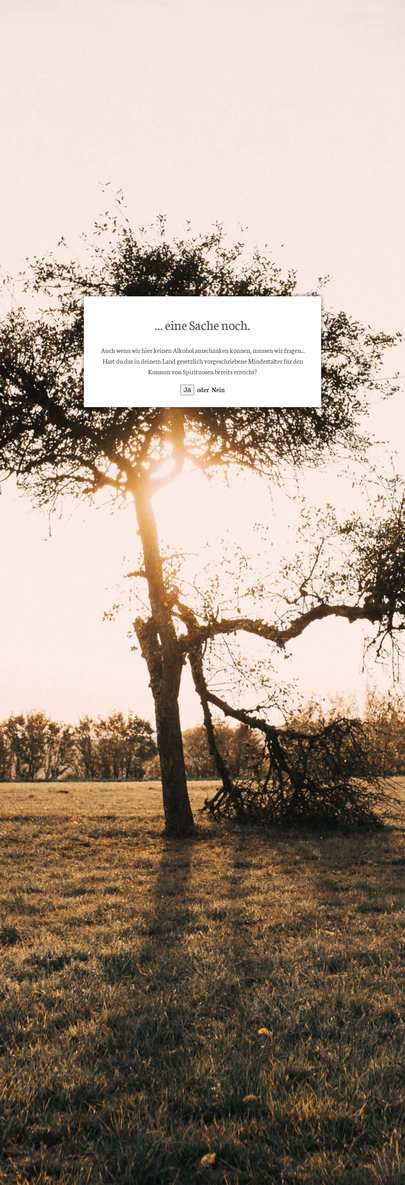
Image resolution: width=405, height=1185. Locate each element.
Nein (218, 389)
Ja (187, 390)
